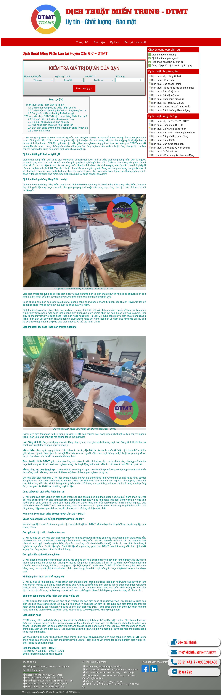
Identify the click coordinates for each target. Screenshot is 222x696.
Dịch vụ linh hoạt (39, 130)
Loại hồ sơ (90, 76)
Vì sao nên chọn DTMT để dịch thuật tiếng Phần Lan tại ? (55, 116)
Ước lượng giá (84, 88)
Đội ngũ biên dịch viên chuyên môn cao (51, 119)
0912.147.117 (186, 662)
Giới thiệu (99, 42)
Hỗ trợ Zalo (185, 672)
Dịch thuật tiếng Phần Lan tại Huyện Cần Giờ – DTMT (65, 53)
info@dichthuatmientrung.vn (197, 652)
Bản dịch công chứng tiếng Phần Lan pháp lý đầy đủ (58, 127)
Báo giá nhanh (187, 642)
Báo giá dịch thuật (135, 42)
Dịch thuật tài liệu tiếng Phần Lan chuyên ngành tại (57, 110)
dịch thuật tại (80, 524)
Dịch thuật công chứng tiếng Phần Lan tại (52, 107)
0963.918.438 (207, 662)
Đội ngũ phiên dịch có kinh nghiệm (48, 122)
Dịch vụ (114, 42)
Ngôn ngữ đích (63, 76)
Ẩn (61, 99)
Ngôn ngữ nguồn (33, 76)
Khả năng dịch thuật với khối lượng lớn (50, 124)
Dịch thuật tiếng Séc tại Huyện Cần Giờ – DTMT (59, 513)
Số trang (120, 76)
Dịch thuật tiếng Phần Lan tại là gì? (44, 104)
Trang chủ (82, 42)
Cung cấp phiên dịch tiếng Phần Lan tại (51, 113)
